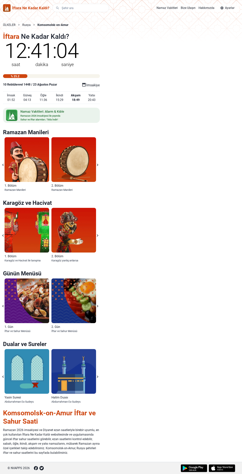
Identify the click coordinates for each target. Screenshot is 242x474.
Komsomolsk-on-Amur (52, 25)
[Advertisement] (146, 93)
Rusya (26, 25)
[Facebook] (35, 468)
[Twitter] (41, 468)
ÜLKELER (9, 25)
